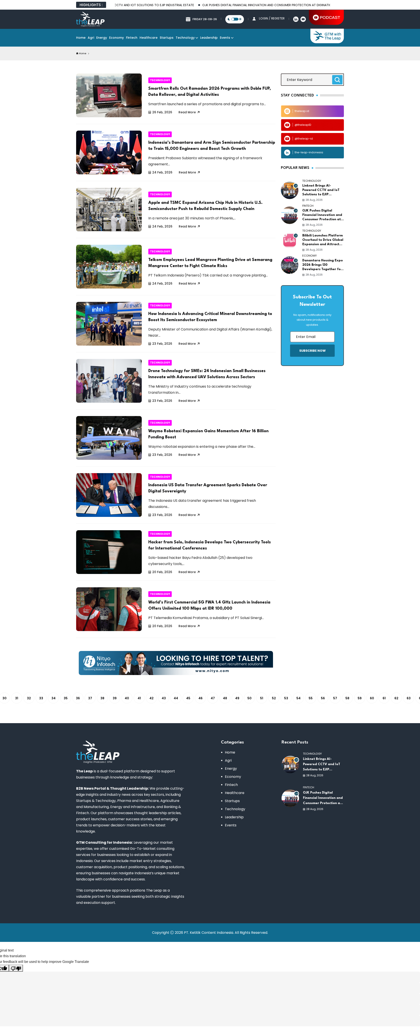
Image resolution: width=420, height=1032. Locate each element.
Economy (116, 37)
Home (81, 37)
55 (311, 698)
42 (151, 698)
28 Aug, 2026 (314, 200)
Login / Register (272, 18)
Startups (166, 37)
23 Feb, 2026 (162, 343)
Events (225, 37)
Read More (187, 112)
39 (115, 698)
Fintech (131, 37)
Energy (101, 37)
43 (164, 698)
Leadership (209, 37)
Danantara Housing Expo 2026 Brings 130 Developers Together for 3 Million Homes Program (322, 265)
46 (200, 698)
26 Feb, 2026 (162, 112)
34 (53, 698)
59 (360, 698)
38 (102, 698)
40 (127, 698)
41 (139, 698)
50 (249, 698)
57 (335, 698)
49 (237, 698)
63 (409, 698)
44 (176, 698)
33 (41, 698)
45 (188, 698)
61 (384, 698)
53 (286, 698)
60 (372, 698)
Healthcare (149, 37)
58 (347, 698)
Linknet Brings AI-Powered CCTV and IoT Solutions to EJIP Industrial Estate (321, 190)
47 (213, 698)
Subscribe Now (312, 350)
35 (66, 698)
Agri (91, 37)
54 (298, 698)
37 (90, 698)
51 (261, 698)
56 (323, 698)
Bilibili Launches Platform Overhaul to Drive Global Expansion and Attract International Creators (322, 240)
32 (29, 698)
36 (78, 698)
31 (16, 698)
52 (274, 698)
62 (396, 698)
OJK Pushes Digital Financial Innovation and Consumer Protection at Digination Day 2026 (244, 5)
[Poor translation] (16, 968)
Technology (185, 37)
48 (225, 698)
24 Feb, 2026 (162, 172)
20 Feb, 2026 (162, 572)
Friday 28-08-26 (204, 19)
